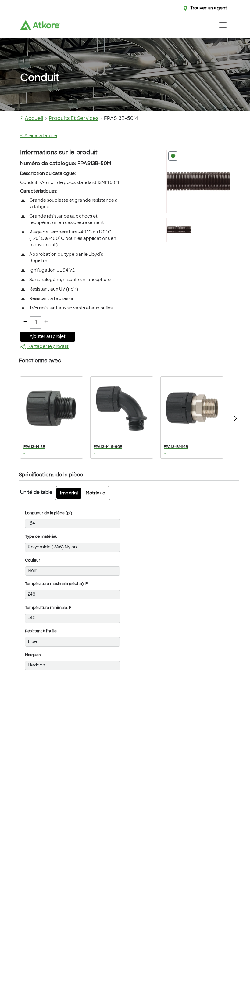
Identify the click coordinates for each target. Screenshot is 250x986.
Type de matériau (41, 537)
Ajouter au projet (48, 336)
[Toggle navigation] (223, 25)
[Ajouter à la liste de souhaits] (172, 156)
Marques (33, 655)
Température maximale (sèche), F (56, 584)
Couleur (32, 560)
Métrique (95, 493)
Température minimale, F (48, 608)
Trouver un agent (208, 8)
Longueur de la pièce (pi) (48, 513)
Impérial (69, 493)
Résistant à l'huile (41, 631)
